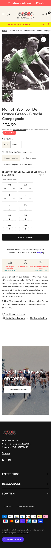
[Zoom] (43, 39)
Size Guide (9, 133)
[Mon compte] (8, 14)
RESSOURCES (11, 483)
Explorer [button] (6, 453)
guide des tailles (34, 301)
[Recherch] (43, 14)
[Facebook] (5, 460)
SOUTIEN (8, 493)
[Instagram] (11, 460)
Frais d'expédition (19, 130)
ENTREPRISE (11, 474)
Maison (4, 30)
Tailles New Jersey (17, 25)
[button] (17, 389)
